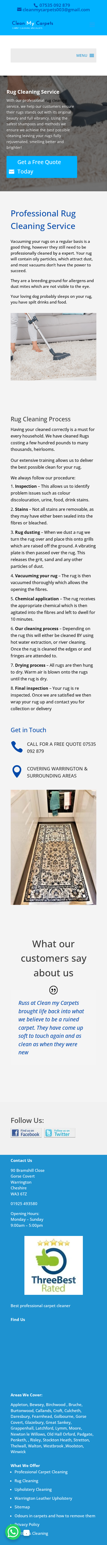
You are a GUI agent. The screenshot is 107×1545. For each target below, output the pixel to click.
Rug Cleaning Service (32, 91)
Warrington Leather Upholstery (43, 1498)
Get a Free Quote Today (39, 166)
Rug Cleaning (26, 1480)
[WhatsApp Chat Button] (13, 1532)
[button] (81, 55)
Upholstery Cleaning (33, 1489)
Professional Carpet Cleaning (41, 1471)
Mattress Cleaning (31, 1533)
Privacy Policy (27, 1524)
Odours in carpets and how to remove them (55, 1515)
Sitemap (22, 1506)
